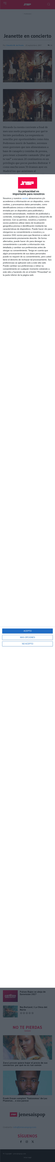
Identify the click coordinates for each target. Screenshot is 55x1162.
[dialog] (27, 581)
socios (25, 198)
